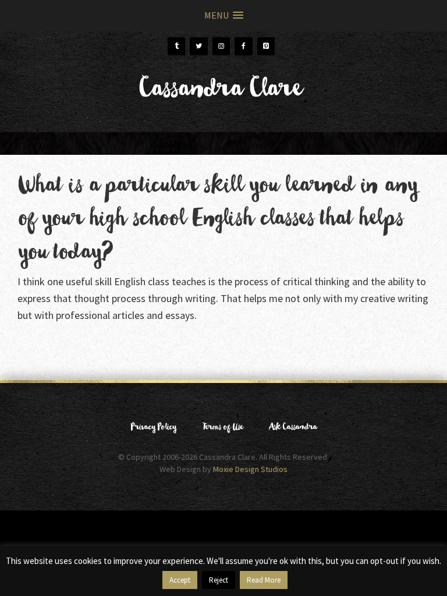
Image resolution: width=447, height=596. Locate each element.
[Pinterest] (266, 46)
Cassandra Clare (219, 93)
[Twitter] (198, 46)
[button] (223, 15)
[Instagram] (221, 46)
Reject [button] (218, 580)
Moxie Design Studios (250, 469)
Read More (264, 580)
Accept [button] (179, 580)
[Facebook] (243, 46)
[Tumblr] (176, 46)
